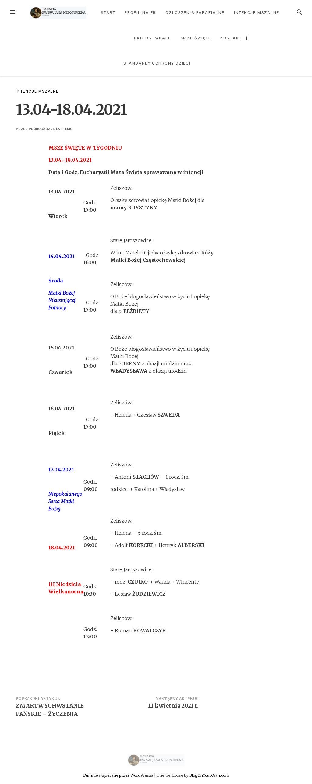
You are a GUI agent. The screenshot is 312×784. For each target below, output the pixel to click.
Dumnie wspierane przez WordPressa (118, 775)
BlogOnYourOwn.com (209, 775)
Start (108, 12)
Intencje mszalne (256, 12)
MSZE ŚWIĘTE (196, 38)
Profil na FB (140, 12)
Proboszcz (39, 129)
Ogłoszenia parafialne (195, 12)
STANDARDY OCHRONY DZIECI (156, 63)
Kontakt (231, 38)
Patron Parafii (152, 38)
